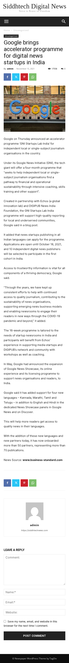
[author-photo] (34, 520)
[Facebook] (7, 77)
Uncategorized (21, 30)
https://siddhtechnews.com (34, 530)
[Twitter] (16, 77)
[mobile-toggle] (6, 21)
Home (7, 30)
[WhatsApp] (32, 77)
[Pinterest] (24, 77)
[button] (64, 21)
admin (10, 68)
